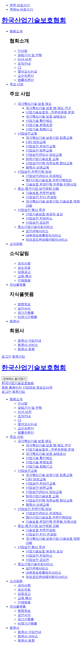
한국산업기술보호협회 (34, 20)
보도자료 (24, 589)
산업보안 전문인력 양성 (35, 509)
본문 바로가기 (20, 5)
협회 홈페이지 (12, 387)
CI (19, 420)
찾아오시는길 (27, 424)
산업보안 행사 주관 (31, 547)
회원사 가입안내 (29, 632)
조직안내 (24, 416)
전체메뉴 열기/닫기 (14, 378)
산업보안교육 (27, 470)
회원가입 (18, 356)
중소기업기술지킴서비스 (35, 564)
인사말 (22, 403)
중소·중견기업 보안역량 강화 (38, 526)
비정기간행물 (27, 623)
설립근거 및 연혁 (30, 407)
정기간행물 (26, 619)
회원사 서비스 (28, 636)
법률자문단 (26, 432)
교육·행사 (25, 598)
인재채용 (24, 602)
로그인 (6, 356)
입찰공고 (24, 593)
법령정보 (24, 610)
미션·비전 (25, 412)
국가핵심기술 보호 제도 (35, 441)
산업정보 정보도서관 (37, 387)
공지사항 (24, 585)
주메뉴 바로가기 (21, 9)
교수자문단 (26, 428)
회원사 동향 (26, 640)
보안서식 (24, 615)
